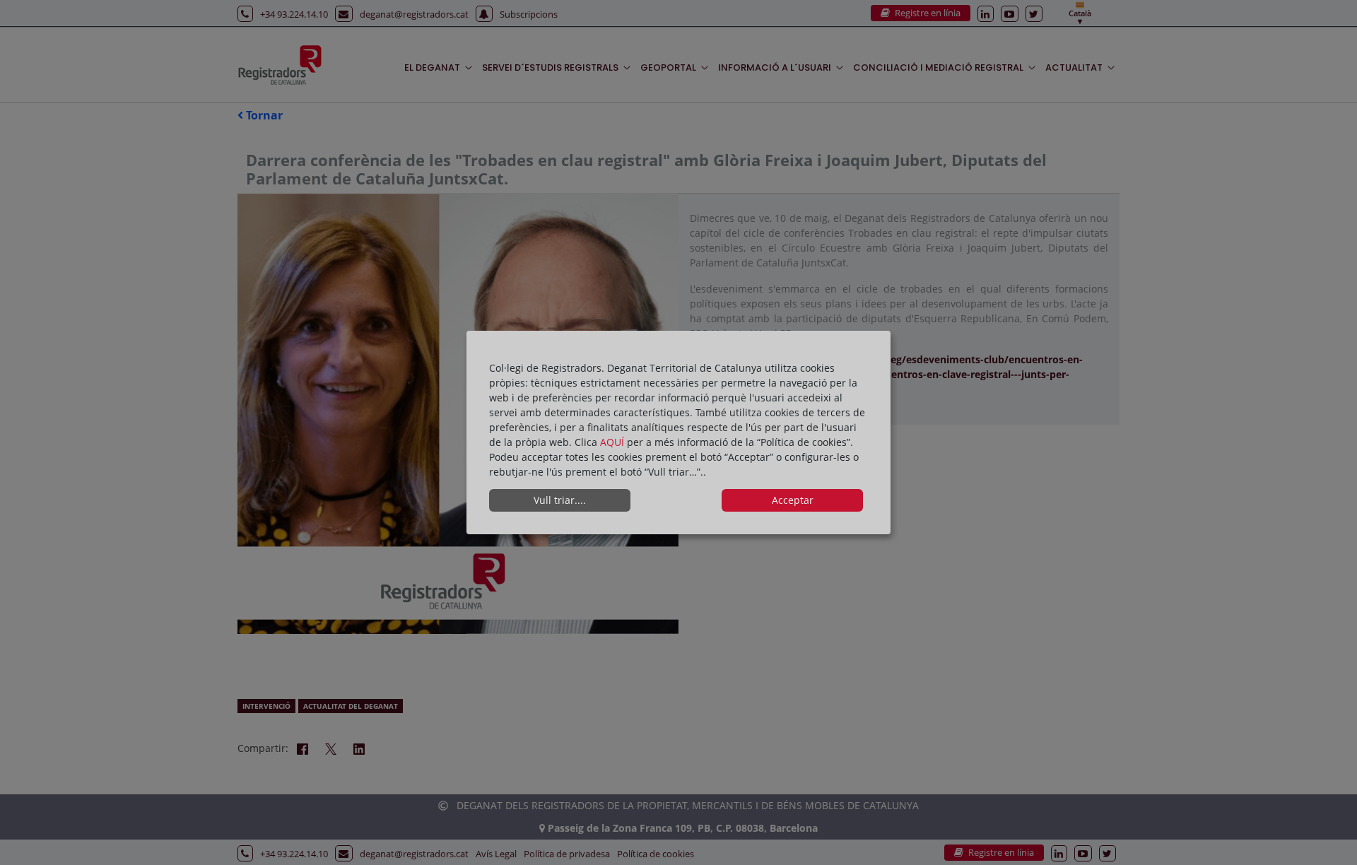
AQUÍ (613, 442)
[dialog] (678, 432)
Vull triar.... (560, 500)
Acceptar (792, 500)
